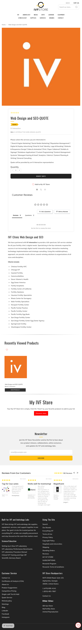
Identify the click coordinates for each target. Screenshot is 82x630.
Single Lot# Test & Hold (10, 594)
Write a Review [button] (63, 211)
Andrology (26, 15)
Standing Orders (48, 550)
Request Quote (41, 176)
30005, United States (50, 584)
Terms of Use (47, 534)
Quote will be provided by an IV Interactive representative (32, 162)
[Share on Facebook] (37, 189)
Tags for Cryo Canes (5, 495)
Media (36, 15)
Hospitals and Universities (52, 544)
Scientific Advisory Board (11, 558)
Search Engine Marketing (21, 143)
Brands (51, 18)
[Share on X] (41, 189)
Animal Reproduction (50, 612)
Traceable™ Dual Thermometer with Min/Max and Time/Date (31, 496)
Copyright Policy (48, 541)
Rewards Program (49, 564)
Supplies (33, 18)
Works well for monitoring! (39, 484)
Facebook (5, 614)
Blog (3, 607)
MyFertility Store (48, 609)
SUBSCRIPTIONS (48, 560)
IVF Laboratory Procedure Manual (14, 552)
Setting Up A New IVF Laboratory (14, 546)
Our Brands (46, 527)
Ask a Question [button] (46, 211)
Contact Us (6, 578)
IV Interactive (15, 128)
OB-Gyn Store (47, 606)
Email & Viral (38, 146)
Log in (68, 3)
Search (45, 524)
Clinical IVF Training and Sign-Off (14, 555)
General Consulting (24, 158)
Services (43, 18)
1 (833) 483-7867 (49, 591)
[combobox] (68, 7)
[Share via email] (45, 189)
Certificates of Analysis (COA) (13, 581)
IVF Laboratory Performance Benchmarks (17, 549)
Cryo (43, 15)
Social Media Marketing (40, 143)
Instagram (6, 617)
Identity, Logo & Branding (53, 146)
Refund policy (7, 601)
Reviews (45, 554)
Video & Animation (34, 149)
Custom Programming (45, 152)
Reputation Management (60, 143)
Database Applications (26, 152)
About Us (5, 584)
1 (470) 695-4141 (49, 588)
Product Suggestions (9, 588)
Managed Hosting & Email (28, 155)
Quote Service (7, 597)
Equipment (61, 15)
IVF (18, 15)
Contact (61, 18)
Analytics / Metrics (46, 155)
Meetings (5, 604)
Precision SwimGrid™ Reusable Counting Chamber (56, 497)
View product (15, 390)
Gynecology (22, 18)
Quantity (14, 167)
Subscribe (41, 458)
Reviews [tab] (15, 215)
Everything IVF (47, 531)
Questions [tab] (28, 215)
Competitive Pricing (9, 591)
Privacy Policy (47, 537)
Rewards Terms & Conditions (53, 567)
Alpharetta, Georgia (50, 581)
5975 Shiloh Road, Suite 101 (53, 578)
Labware (51, 15)
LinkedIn (5, 611)
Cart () (76, 3)
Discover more (41, 413)
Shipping (45, 547)
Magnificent (59, 484)
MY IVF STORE (47, 557)
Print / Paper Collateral (51, 149)
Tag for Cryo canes (10, 484)
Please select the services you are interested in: (28, 140)
